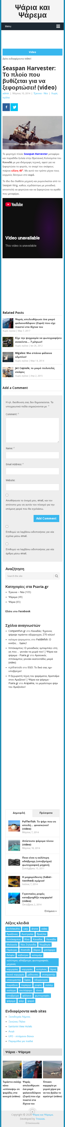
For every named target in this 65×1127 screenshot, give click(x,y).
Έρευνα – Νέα (16, 592)
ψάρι (21, 1000)
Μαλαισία (12, 944)
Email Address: (14, 464)
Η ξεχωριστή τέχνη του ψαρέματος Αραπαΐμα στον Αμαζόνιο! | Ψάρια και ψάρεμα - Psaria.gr (33, 679)
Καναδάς (38, 939)
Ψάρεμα (12, 597)
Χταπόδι (25, 949)
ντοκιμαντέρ (48, 974)
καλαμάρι (37, 955)
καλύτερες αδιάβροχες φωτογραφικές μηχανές (27, 962)
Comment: (12, 414)
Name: (10, 448)
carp (25, 928)
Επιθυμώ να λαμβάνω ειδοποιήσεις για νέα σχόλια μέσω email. (30, 533)
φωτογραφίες (42, 995)
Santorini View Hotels (20, 1026)
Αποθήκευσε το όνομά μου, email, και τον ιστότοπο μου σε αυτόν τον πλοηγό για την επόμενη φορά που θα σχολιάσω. (30, 504)
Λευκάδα (51, 939)
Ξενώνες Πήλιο (16, 1021)
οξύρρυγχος (41, 979)
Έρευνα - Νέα (41, 93)
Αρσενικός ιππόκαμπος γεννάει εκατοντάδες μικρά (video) (30, 659)
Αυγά (11, 1031)
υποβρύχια (13, 995)
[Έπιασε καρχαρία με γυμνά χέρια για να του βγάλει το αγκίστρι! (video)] (52, 1070)
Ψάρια (11, 601)
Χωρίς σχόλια (9, 331)
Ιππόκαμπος (14, 939)
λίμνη (53, 969)
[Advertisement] (34, 39)
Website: (10, 480)
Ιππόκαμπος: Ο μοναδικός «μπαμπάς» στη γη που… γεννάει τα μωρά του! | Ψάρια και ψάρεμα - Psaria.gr (32, 652)
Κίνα (27, 939)
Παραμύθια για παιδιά (20, 1041)
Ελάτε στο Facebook (17, 611)
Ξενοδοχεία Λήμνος (19, 1016)
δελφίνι (10, 955)
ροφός (38, 985)
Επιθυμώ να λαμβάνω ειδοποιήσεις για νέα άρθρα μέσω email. (30, 551)
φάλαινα (26, 995)
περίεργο (26, 985)
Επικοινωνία (32, 1123)
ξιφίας (27, 979)
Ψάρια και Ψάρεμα (32, 11)
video (44, 928)
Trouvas (40, 1118)
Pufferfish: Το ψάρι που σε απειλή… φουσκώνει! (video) (39, 825)
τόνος (39, 990)
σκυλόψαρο (25, 990)
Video (32, 52)
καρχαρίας (12, 969)
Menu (8, 26)
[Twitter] (14, 107)
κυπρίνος (41, 969)
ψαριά (30, 1000)
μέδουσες (33, 974)
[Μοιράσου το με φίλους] (6, 107)
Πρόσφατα (46, 812)
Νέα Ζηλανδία (28, 944)
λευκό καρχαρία (15, 974)
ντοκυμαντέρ (14, 979)
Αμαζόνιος (12, 934)
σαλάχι (49, 985)
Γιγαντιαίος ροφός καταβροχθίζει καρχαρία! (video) (37, 897)
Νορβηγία (45, 944)
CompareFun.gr (17, 630)
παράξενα (12, 985)
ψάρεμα (11, 1000)
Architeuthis (13, 928)
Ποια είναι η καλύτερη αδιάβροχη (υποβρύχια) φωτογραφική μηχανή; (37, 861)
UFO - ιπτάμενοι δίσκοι (21, 1036)
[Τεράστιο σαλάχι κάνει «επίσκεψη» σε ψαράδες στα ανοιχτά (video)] (12, 1070)
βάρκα (36, 949)
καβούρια (23, 955)
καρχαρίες (27, 969)
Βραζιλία (41, 934)
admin (6, 93)
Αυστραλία (27, 934)
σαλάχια (11, 990)
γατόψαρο (49, 949)
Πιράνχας (12, 949)
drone (34, 928)
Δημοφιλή (19, 812)
